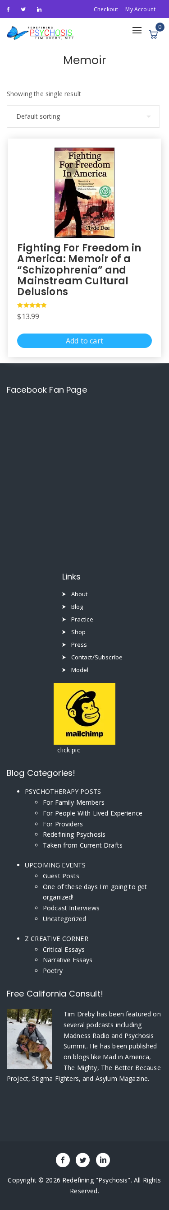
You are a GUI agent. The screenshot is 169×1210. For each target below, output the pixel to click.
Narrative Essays (68, 959)
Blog (77, 607)
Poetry (53, 970)
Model (80, 670)
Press (79, 644)
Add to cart (84, 341)
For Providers (63, 824)
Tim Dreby (80, 1014)
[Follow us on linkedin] (39, 9)
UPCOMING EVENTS (55, 865)
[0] (153, 34)
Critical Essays (64, 949)
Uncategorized (64, 918)
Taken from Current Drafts (83, 845)
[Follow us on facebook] (8, 9)
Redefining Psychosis (74, 834)
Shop (78, 632)
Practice (82, 619)
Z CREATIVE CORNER (56, 938)
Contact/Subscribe (97, 657)
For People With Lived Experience (92, 813)
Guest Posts (61, 876)
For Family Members (74, 802)
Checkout (106, 9)
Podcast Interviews (71, 908)
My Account (140, 9)
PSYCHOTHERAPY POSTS (63, 791)
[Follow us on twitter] (23, 9)
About (79, 594)
